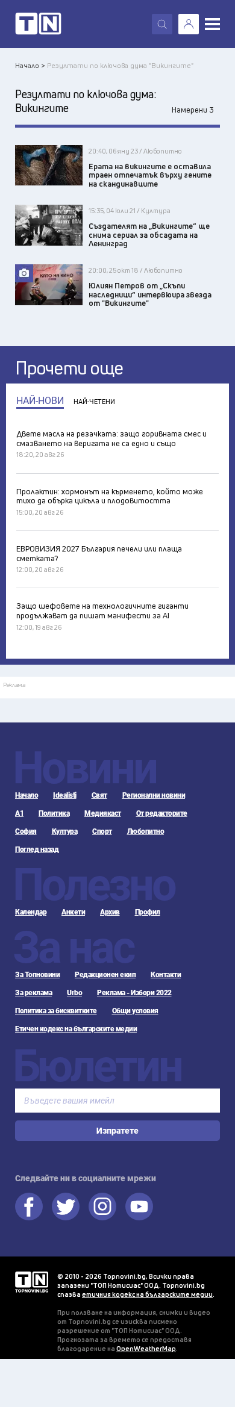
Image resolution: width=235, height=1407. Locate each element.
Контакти (166, 975)
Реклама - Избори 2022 (134, 993)
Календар (30, 912)
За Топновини (37, 975)
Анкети (73, 912)
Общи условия (135, 1011)
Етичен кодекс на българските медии (76, 1029)
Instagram (102, 1206)
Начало (26, 795)
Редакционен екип (105, 975)
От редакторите (161, 813)
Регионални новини (154, 795)
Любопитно (145, 831)
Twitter (66, 1206)
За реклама (33, 993)
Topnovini (31, 1282)
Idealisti (65, 795)
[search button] (162, 24)
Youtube (139, 1206)
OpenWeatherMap (146, 1348)
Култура (65, 831)
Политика (54, 813)
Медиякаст (102, 813)
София (26, 831)
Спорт (102, 831)
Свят (99, 795)
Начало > (30, 65)
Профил (147, 912)
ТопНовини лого (38, 24)
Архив (110, 912)
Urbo (74, 993)
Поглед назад (36, 849)
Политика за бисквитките (56, 1011)
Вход (188, 24)
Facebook (29, 1206)
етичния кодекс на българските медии (147, 1294)
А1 (19, 813)
